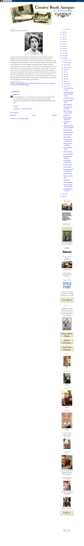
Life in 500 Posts (67, 167)
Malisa (15, 94)
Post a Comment (14, 112)
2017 (63, 41)
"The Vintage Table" (68, 182)
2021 (63, 34)
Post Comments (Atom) (22, 118)
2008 (63, 196)
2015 (63, 46)
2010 (63, 58)
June (65, 74)
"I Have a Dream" (67, 134)
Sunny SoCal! (66, 180)
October (66, 64)
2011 (63, 55)
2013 (63, 51)
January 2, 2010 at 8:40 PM (22, 108)
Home (33, 115)
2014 (63, 48)
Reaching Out (66, 115)
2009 (63, 194)
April (65, 79)
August (65, 69)
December (66, 60)
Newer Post (13, 115)
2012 (63, 53)
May (65, 76)
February (66, 83)
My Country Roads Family (19, 84)
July (65, 72)
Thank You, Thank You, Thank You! (19, 30)
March (65, 81)
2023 (63, 32)
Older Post (54, 115)
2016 (63, 44)
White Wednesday (67, 104)
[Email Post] (22, 82)
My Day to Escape (67, 164)
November (66, 62)
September (66, 67)
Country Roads (21, 83)
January (66, 86)
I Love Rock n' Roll (68, 154)
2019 (63, 39)
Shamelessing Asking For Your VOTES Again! (68, 94)
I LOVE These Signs (68, 98)
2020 (63, 36)
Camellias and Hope (68, 132)
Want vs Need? (67, 137)
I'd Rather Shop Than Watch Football (42, 83)
